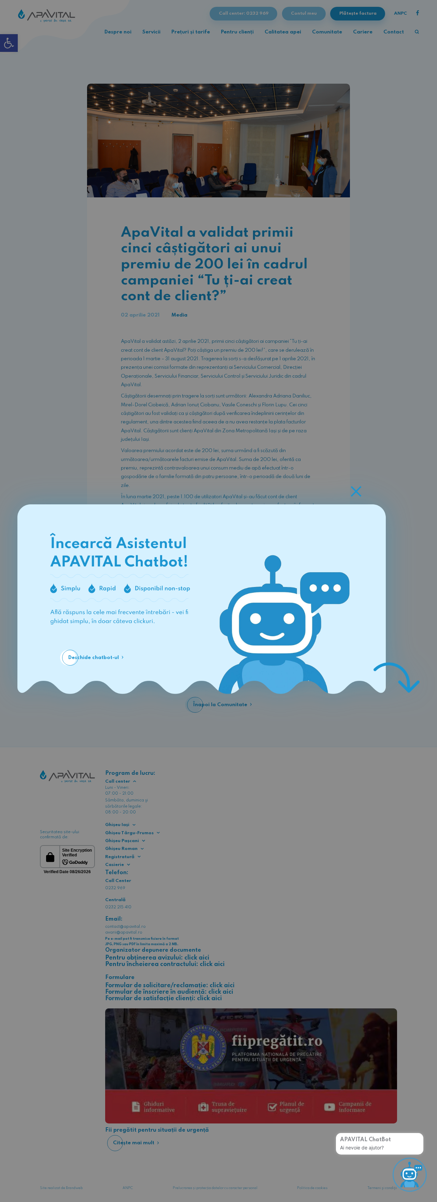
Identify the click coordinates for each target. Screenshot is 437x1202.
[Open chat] (410, 1175)
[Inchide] (356, 491)
